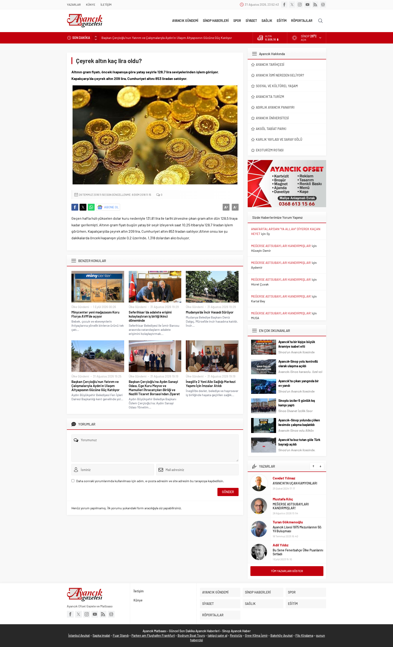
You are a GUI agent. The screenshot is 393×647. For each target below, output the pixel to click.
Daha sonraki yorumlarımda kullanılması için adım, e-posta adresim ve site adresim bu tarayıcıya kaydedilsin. (150, 481)
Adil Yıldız (280, 545)
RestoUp (236, 635)
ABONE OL (111, 207)
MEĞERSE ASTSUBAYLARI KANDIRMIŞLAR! (281, 246)
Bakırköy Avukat (281, 635)
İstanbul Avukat (79, 635)
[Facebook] (284, 4)
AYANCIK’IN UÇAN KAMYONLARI (295, 483)
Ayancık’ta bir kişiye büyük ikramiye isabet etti (296, 344)
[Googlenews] (323, 4)
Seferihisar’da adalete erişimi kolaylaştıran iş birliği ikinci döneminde (150, 316)
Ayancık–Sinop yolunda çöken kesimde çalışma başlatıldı (299, 422)
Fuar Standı (121, 635)
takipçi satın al (217, 635)
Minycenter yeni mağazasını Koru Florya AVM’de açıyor (95, 314)
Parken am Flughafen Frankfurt (153, 635)
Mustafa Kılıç (283, 499)
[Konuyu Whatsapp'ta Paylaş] (91, 207)
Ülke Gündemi (80, 307)
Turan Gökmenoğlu (288, 522)
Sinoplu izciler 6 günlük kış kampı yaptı (296, 403)
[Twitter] (292, 4)
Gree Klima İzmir (256, 635)
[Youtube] (307, 4)
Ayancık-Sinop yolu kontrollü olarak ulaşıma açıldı (298, 363)
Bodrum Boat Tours (191, 635)
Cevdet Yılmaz (284, 478)
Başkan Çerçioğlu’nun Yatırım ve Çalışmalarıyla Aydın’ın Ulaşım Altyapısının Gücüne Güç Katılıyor (166, 38)
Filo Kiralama (304, 635)
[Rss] (315, 4)
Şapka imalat (101, 635)
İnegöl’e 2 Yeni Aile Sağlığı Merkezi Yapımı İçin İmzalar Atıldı (210, 384)
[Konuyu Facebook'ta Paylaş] (74, 207)
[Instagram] (300, 4)
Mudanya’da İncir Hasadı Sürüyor (210, 312)
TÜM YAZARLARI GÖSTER (287, 571)
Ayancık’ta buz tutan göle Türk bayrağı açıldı (299, 442)
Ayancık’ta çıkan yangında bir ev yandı (298, 383)
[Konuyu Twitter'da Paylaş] (83, 207)
